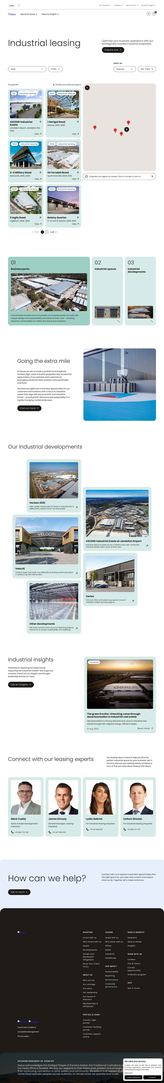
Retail (108, 950)
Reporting (110, 976)
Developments (90, 950)
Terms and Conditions (27, 1027)
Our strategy (89, 984)
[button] (126, 129)
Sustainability (111, 971)
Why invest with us (92, 942)
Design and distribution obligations (88, 957)
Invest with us (90, 937)
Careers (131, 959)
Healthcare (110, 958)
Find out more (29, 408)
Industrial (109, 954)
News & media (135, 942)
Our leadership (90, 992)
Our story (87, 988)
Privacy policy (23, 1036)
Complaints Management (28, 1032)
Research (132, 937)
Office (108, 946)
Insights (131, 946)
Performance (111, 980)
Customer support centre (92, 1035)
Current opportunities (134, 969)
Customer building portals (92, 1028)
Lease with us (111, 937)
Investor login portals (89, 1021)
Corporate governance (111, 985)
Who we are (89, 980)
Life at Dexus (134, 963)
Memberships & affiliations (90, 1005)
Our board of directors (89, 998)
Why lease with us (114, 942)
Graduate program (137, 974)
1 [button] (42, 232)
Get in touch (19, 892)
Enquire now (113, 49)
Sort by (118, 63)
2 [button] (46, 232)
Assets (86, 946)
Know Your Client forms (91, 965)
